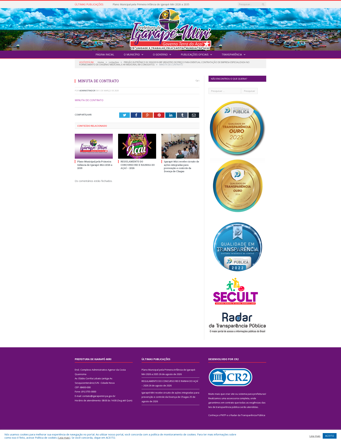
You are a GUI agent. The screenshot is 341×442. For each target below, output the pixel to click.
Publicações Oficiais (195, 54)
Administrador (87, 90)
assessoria (233, 398)
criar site (230, 393)
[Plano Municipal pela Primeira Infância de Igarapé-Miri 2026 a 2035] (94, 146)
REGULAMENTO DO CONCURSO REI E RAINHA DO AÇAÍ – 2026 (149, 4)
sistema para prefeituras (252, 393)
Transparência (232, 54)
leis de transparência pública (224, 407)
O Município (132, 54)
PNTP (223, 415)
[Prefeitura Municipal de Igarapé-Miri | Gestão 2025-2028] (170, 28)
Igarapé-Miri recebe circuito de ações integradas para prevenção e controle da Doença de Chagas (181, 166)
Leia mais (63, 437)
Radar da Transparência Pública (248, 415)
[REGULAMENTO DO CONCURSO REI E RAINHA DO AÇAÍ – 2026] (137, 146)
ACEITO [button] (329, 435)
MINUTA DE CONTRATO (89, 100)
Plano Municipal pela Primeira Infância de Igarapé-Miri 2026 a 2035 (94, 164)
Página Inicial (105, 54)
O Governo (160, 54)
